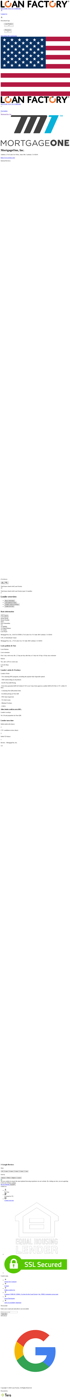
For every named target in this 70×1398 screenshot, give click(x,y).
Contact (6, 1286)
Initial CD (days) (5, 736)
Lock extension (5, 652)
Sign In (3, 36)
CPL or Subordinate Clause (8, 638)
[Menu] (1, 106)
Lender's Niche (5, 673)
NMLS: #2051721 (9, 1290)
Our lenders (4, 111)
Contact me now (9, 1200)
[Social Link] (35, 1385)
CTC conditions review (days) (9, 730)
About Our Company (10, 1281)
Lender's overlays (6, 712)
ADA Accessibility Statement (12, 1302)
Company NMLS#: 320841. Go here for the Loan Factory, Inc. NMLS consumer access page (31, 1294)
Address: (3, 154)
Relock (3, 658)
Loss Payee (4, 631)
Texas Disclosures (9, 1298)
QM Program (4, 615)
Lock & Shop (5, 665)
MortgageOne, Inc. (6, 114)
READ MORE (5, 1184)
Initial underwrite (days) (7, 724)
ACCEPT (12, 1184)
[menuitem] (8, 25)
